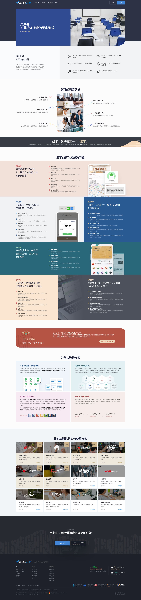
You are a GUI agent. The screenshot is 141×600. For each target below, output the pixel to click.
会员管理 (18, 573)
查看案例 (38, 462)
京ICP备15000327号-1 (42, 593)
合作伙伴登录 (103, 571)
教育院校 (34, 569)
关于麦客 (18, 585)
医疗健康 (34, 576)
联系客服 (118, 574)
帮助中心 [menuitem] (57, 2)
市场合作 (24, 585)
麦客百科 (113, 574)
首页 (91, 571)
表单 (17, 569)
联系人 (24, 569)
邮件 (17, 571)
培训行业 (34, 571)
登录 (113, 3)
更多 (33, 578)
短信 (23, 571)
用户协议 (37, 585)
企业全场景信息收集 (116, 569)
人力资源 (34, 573)
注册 (121, 3)
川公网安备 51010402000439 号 (58, 593)
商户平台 (18, 576)
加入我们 (30, 585)
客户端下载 (96, 571)
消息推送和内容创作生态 (96, 569)
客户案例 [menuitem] (50, 2)
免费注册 (62, 543)
